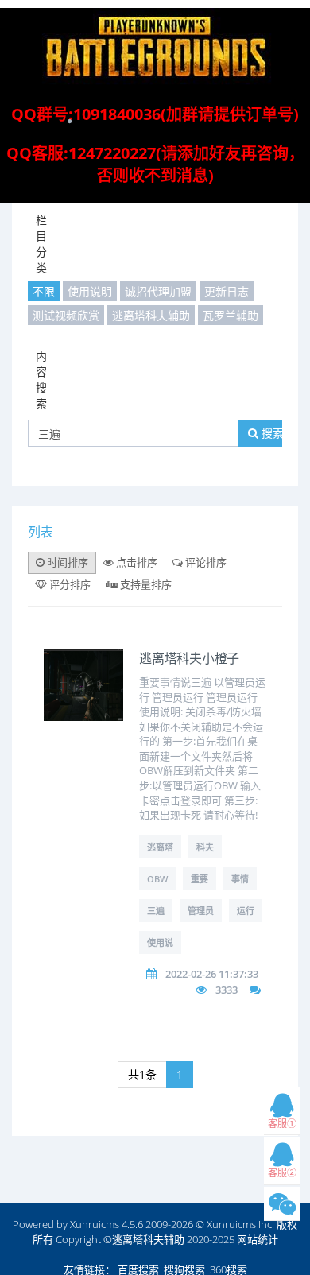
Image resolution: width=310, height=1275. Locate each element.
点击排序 (135, 562)
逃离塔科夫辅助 (151, 315)
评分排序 (69, 584)
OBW (157, 879)
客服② (282, 1173)
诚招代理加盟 (158, 291)
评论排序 (205, 562)
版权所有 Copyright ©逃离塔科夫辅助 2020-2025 (165, 1231)
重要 (199, 879)
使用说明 (90, 291)
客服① (282, 1123)
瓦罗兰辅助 (230, 315)
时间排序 (66, 562)
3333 (226, 989)
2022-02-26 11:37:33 (211, 974)
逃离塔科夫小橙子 (189, 659)
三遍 (156, 911)
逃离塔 (160, 847)
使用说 (160, 942)
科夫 (205, 847)
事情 (240, 879)
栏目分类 (41, 243)
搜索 (271, 432)
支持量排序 (145, 584)
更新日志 (226, 291)
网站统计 (257, 1239)
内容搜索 (41, 379)
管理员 (201, 911)
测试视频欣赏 (66, 315)
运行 (245, 911)
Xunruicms (94, 1224)
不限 (44, 291)
